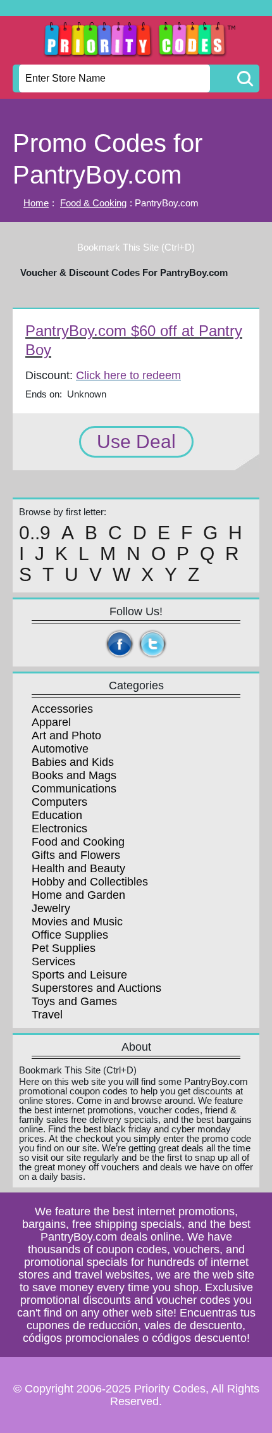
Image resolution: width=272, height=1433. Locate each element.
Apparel (51, 722)
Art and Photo (66, 735)
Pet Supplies (64, 948)
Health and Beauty (78, 868)
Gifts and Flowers (76, 855)
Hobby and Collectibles (90, 881)
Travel (47, 1014)
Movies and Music (77, 921)
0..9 (35, 532)
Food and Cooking (78, 841)
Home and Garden (78, 895)
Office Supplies (70, 935)
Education (57, 815)
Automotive (60, 748)
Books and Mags (74, 775)
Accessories (62, 709)
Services (53, 961)
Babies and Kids (73, 762)
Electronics (59, 828)
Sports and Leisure (79, 974)
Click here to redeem (128, 375)
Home (36, 202)
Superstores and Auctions (96, 988)
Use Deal (136, 441)
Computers (59, 802)
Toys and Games (74, 1001)
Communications (74, 788)
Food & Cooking (93, 202)
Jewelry (51, 908)
